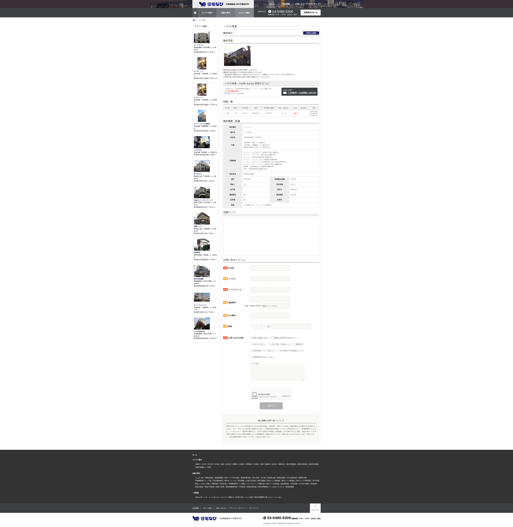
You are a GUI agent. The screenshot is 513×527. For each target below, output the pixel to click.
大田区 (241, 464)
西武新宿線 (285, 484)
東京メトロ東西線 (288, 481)
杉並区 (256, 464)
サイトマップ (313, 4)
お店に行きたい (259, 344)
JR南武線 (214, 484)
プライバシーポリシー (237, 508)
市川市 (210, 464)
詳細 (314, 113)
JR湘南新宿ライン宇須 (203, 481)
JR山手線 (255, 478)
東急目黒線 (290, 487)
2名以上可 (198, 497)
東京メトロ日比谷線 (232, 478)
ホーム (272, 4)
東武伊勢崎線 (263, 487)
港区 (222, 464)
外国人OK (239, 497)
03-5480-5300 (282, 11)
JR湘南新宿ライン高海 (236, 484)
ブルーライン (251, 484)
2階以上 (231, 497)
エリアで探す (207, 13)
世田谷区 (249, 464)
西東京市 (282, 464)
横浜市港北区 (303, 464)
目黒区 (235, 464)
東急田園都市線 (231, 487)
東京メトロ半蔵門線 (303, 481)
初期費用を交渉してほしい (264, 357)
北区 (262, 464)
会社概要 (286, 4)
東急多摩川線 (245, 478)
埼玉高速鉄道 (218, 481)
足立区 (274, 464)
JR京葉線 (294, 484)
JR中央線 (315, 481)
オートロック (222, 497)
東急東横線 (219, 478)
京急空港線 (199, 487)
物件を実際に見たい (261, 338)
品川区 (228, 464)
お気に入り (300, 4)
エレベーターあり (275, 497)
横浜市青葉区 (314, 464)
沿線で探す (225, 13)
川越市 (197, 464)
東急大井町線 (209, 487)
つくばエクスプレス (277, 487)
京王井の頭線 (304, 484)
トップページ (194, 20)
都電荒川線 (303, 478)
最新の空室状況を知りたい (285, 338)
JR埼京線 (223, 484)
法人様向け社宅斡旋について (292, 351)
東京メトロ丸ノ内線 (202, 484)
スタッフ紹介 (244, 13)
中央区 (217, 464)
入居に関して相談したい (281, 344)
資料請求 (299, 344)
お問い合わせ (221, 508)
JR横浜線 (261, 484)
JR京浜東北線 (292, 478)
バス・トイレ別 (209, 497)
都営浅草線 (281, 478)
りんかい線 (199, 478)
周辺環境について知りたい (264, 351)
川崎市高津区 (200, 467)
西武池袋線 (261, 481)
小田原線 (242, 487)
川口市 (204, 464)
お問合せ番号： (288, 90)
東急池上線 (271, 478)
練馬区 (267, 464)
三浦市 (208, 467)
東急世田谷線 (252, 487)
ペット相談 (249, 497)
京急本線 (314, 484)
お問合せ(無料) (311, 33)
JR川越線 (241, 481)
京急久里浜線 (251, 481)
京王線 (263, 478)
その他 (256, 363)
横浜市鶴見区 (291, 464)
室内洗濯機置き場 (260, 497)
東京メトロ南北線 (272, 484)
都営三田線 (220, 487)
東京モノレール (230, 481)
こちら (257, 437)
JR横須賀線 (209, 478)
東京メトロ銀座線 (273, 481)
